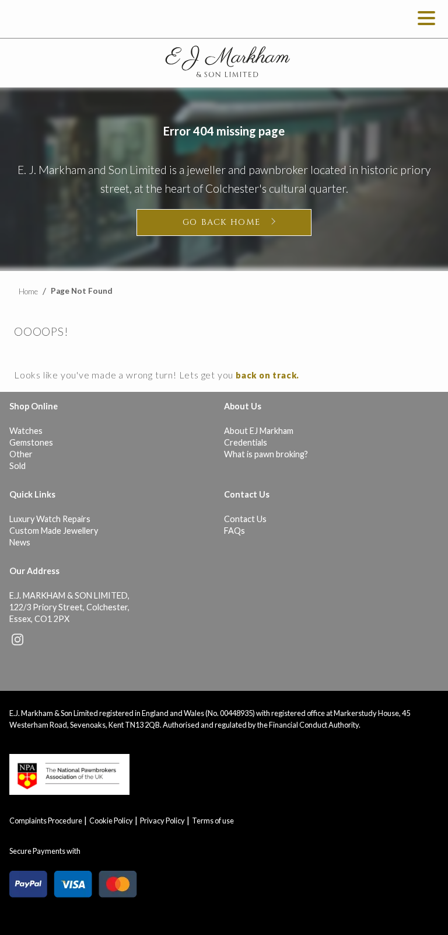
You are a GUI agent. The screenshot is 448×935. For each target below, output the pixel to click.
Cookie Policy (111, 820)
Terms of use (213, 820)
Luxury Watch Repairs (49, 519)
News (19, 542)
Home (28, 291)
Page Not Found (82, 291)
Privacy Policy (162, 820)
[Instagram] (17, 642)
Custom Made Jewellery (53, 531)
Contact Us (245, 519)
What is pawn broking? (266, 454)
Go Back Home (222, 222)
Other (21, 454)
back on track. (267, 375)
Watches (26, 431)
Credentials (245, 442)
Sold (17, 466)
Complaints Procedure (45, 820)
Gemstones (31, 442)
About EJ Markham (258, 431)
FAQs (234, 531)
